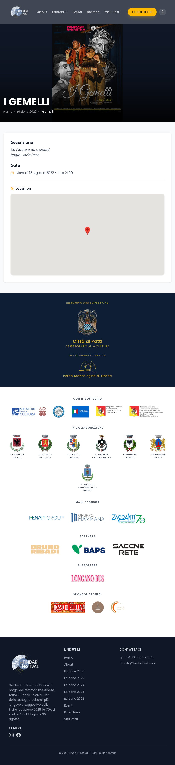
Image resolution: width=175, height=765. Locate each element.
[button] (87, 230)
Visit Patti (112, 12)
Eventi (77, 12)
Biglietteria (72, 712)
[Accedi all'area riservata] (162, 12)
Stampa (93, 12)
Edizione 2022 (26, 111)
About (42, 12)
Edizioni (58, 12)
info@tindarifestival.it (140, 663)
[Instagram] (11, 735)
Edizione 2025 (74, 678)
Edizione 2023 (74, 692)
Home (7, 111)
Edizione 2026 (74, 671)
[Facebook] (18, 735)
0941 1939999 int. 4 (138, 657)
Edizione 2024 (74, 685)
